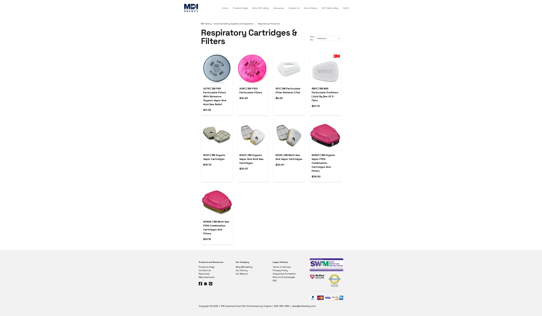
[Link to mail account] (205, 284)
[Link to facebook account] (200, 284)
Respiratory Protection (269, 23)
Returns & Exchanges (284, 277)
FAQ (275, 280)
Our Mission (242, 273)
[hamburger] (202, 6)
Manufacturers (207, 277)
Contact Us (205, 270)
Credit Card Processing (334, 285)
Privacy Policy (280, 270)
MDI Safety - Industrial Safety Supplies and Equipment (227, 23)
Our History (242, 270)
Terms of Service (282, 267)
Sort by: (312, 38)
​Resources (204, 273)
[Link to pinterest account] (210, 284)
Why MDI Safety (244, 267)
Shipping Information (284, 273)
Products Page (207, 267)
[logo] (191, 8)
